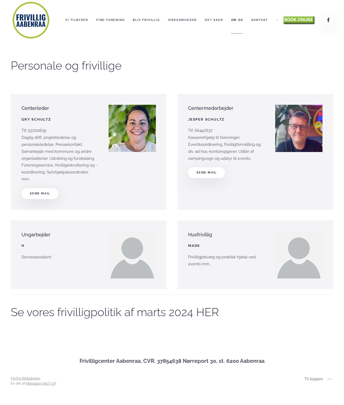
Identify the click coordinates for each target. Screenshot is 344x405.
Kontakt (259, 20)
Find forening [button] (110, 20)
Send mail (40, 193)
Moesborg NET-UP (41, 383)
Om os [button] (237, 20)
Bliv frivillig (146, 20)
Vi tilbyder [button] (76, 20)
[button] (329, 379)
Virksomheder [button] (182, 20)
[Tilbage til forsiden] (31, 20)
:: (277, 20)
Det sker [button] (214, 20)
